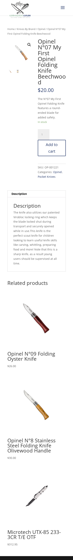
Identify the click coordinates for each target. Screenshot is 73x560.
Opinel (41, 29)
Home (11, 29)
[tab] (36, 194)
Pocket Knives (46, 176)
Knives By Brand (26, 29)
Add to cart (52, 148)
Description (19, 194)
